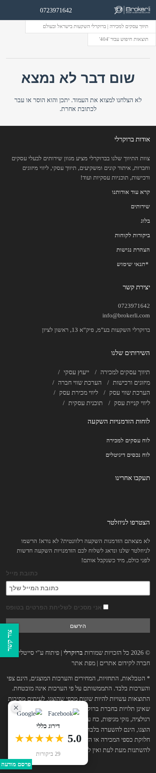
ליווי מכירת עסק (78, 392)
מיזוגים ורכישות (131, 382)
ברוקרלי (73, 652)
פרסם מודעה (16, 764)
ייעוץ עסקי (76, 372)
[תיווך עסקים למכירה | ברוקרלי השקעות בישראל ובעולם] (132, 10)
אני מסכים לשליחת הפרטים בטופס (54, 607)
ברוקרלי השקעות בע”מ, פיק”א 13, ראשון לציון (96, 330)
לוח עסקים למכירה (128, 440)
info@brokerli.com (126, 315)
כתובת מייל (22, 573)
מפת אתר (83, 663)
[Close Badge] (16, 707)
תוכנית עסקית (85, 403)
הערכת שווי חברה (80, 382)
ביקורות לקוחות (132, 235)
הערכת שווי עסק (129, 392)
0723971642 (134, 306)
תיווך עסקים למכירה (125, 372)
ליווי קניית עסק (132, 403)
